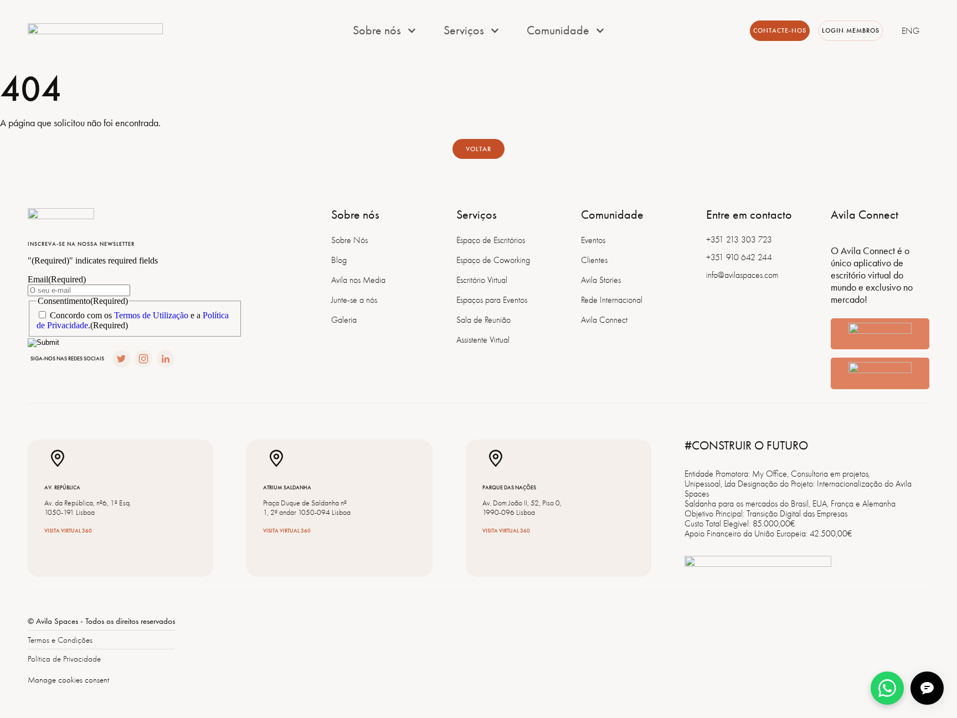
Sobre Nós (349, 240)
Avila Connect (604, 320)
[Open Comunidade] (600, 31)
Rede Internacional (611, 300)
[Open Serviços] (495, 31)
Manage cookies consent (68, 680)
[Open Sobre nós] (412, 31)
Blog (339, 260)
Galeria (344, 320)
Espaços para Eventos (491, 300)
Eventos (593, 240)
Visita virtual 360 (68, 531)
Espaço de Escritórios (490, 240)
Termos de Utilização (151, 315)
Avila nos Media (358, 280)
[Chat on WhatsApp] (887, 688)
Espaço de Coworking (493, 260)
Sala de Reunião (483, 320)
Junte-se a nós (354, 300)
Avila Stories (601, 280)
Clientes (594, 260)
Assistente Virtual (483, 340)
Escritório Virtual (481, 280)
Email (57, 279)
